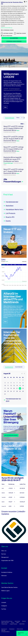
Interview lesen (7, 356)
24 (5, 391)
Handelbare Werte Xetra (14, 209)
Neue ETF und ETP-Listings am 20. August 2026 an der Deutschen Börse (14, 139)
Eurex (12, 622)
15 (20, 385)
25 (8, 391)
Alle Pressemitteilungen (13, 180)
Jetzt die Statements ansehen (11, 435)
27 (14, 391)
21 (17, 388)
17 (5, 388)
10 (5, 385)
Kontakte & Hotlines (6, 572)
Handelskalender (12, 202)
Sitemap (3, 630)
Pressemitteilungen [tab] (9, 117)
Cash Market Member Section (9, 587)
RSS (22, 124)
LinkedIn (3, 602)
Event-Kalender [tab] (18, 367)
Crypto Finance (13, 624)
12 (11, 385)
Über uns (3, 550)
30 (23, 391)
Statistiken (9, 206)
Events (8, 221)
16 (23, 385)
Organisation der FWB (7, 560)
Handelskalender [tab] (9, 367)
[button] (14, 35)
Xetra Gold (17, 621)
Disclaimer (12, 629)
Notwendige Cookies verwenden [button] (14, 41)
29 (20, 391)
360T (17, 622)
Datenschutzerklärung (6, 27)
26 (11, 391)
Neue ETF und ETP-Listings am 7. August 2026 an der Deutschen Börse (14, 171)
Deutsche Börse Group (7, 621)
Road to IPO (10, 217)
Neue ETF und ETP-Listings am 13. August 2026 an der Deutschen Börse (14, 149)
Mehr (5, 107)
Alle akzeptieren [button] (14, 38)
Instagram (4, 606)
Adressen (4, 575)
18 (8, 388)
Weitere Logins (5, 590)
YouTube (3, 609)
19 (11, 388)
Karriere (3, 554)
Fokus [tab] (17, 117)
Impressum (4, 629)
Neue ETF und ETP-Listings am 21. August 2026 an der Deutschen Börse (14, 128)
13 (14, 385)
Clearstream (4, 624)
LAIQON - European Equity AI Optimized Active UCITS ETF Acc (12, 89)
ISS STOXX (21, 624)
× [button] (26, 1)
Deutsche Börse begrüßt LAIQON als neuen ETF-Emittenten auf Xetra (12, 159)
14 (17, 385)
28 (17, 391)
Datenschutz (20, 629)
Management (5, 557)
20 (14, 388)
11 (8, 385)
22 (20, 388)
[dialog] (14, 22)
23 (23, 388)
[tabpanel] (14, 153)
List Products (10, 213)
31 (5, 394)
